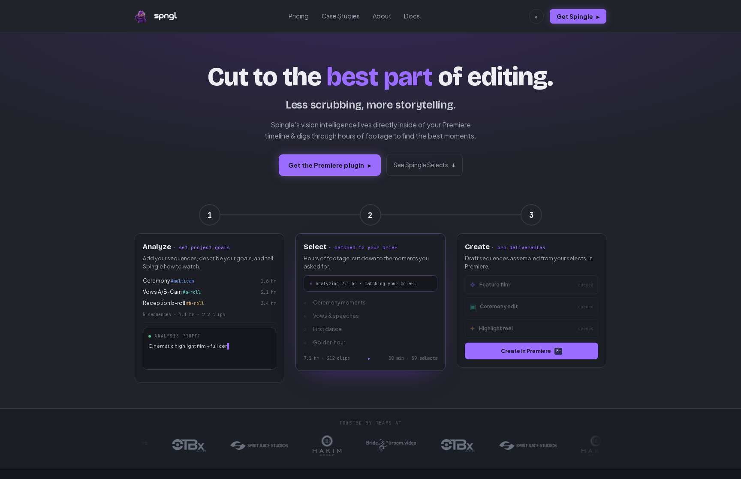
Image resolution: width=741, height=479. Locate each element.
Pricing (299, 16)
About (382, 16)
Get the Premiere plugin (329, 165)
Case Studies (341, 16)
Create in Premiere (530, 350)
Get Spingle (578, 16)
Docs (412, 16)
